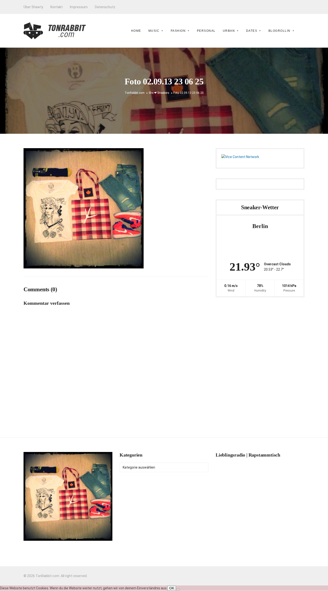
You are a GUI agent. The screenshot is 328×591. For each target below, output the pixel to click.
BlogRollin (279, 30)
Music (154, 30)
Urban (229, 30)
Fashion (178, 30)
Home (136, 30)
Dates (251, 30)
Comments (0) (40, 289)
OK (171, 588)
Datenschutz (105, 7)
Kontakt (56, 7)
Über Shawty (33, 7)
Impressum (79, 7)
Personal (206, 30)
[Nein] (178, 589)
